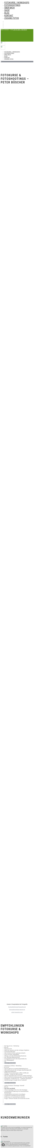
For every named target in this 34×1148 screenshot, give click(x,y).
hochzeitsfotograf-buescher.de (17, 1007)
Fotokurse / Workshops (16, 2)
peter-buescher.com (17, 1012)
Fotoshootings (12, 5)
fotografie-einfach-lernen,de (17, 1009)
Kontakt (8, 15)
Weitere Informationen (10, 1063)
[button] (3, 1145)
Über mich (9, 7)
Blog (6, 13)
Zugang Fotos (11, 18)
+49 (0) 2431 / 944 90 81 (20, 29)
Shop (7, 10)
